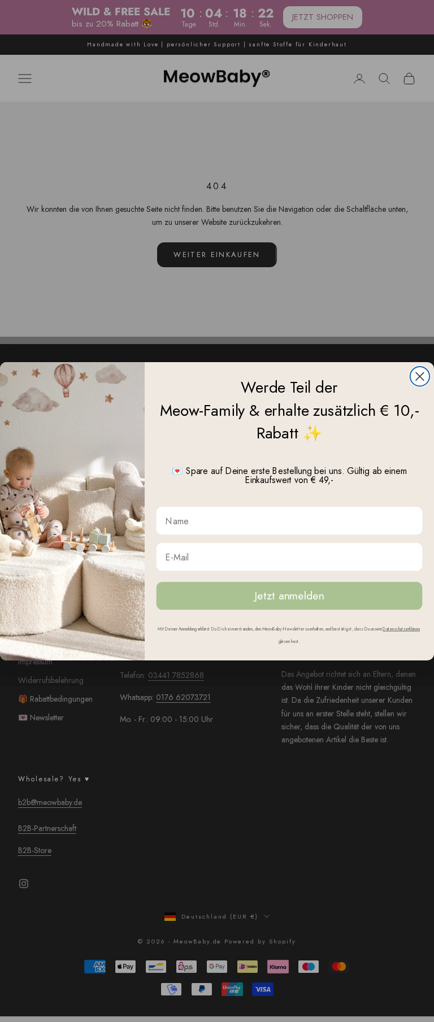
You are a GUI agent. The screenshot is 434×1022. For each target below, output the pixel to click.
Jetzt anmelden (289, 595)
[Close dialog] (419, 376)
